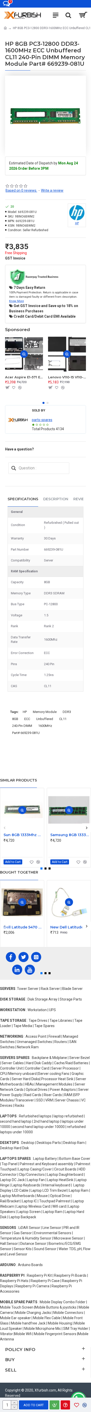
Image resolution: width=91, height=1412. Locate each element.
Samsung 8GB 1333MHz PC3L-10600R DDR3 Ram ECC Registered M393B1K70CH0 (69, 835)
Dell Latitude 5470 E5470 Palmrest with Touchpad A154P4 (23, 927)
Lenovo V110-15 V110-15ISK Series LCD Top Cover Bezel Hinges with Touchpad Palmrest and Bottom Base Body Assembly (67, 377)
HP (25, 712)
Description (55, 499)
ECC (27, 719)
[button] (43, 403)
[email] (13, 468)
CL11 (62, 719)
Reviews (81, 499)
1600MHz (45, 726)
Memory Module (45, 712)
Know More (16, 301)
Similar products (18, 780)
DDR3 (67, 712)
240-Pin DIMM (22, 726)
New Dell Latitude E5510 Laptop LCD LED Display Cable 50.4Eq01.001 (69, 927)
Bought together (19, 872)
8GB (15, 719)
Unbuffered (44, 719)
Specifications (23, 499)
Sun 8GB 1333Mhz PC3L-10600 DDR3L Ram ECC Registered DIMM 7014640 (23, 835)
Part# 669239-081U (26, 733)
